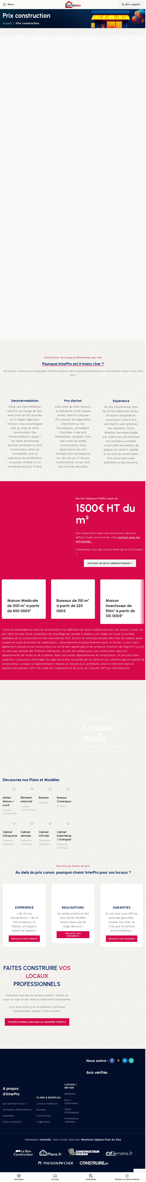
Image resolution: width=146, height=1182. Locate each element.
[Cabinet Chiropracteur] (10, 825)
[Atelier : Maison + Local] (10, 790)
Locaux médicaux (47, 1103)
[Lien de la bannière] (73, 731)
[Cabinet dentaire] (28, 825)
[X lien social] (118, 1060)
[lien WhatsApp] (131, 1060)
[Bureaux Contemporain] (64, 790)
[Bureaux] (46, 790)
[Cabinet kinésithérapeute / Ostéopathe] (64, 825)
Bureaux (44, 797)
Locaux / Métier (70, 1086)
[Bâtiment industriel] (28, 790)
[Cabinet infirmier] (46, 825)
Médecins (70, 1093)
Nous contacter (12, 1121)
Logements (43, 1121)
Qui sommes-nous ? (15, 1103)
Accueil (7, 23)
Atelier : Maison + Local (8, 801)
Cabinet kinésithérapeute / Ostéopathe (67, 835)
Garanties (8, 1115)
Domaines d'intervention (17, 1109)
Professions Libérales (71, 1120)
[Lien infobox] (25, 426)
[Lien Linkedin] (124, 1060)
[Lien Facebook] (112, 1060)
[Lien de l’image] (20, 1065)
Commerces (43, 1115)
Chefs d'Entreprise (71, 1111)
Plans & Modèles (48, 1097)
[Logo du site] (73, 4)
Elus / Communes (71, 1102)
